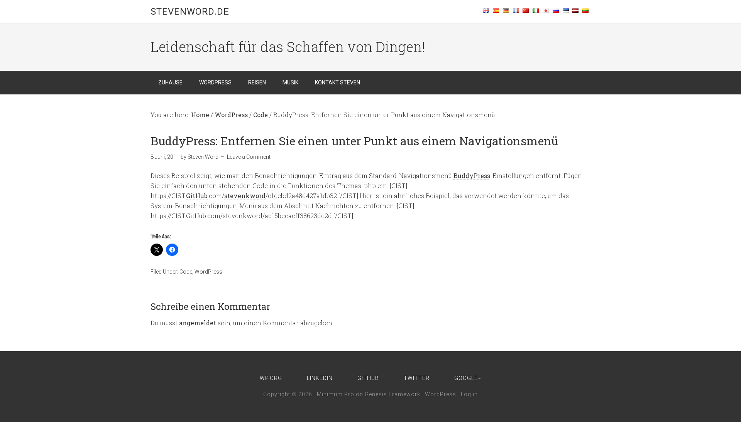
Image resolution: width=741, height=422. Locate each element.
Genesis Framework (392, 394)
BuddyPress (471, 175)
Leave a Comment (249, 157)
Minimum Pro (335, 394)
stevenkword (245, 196)
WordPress (208, 272)
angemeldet (197, 323)
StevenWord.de (190, 11)
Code (185, 272)
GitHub (197, 196)
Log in (469, 394)
